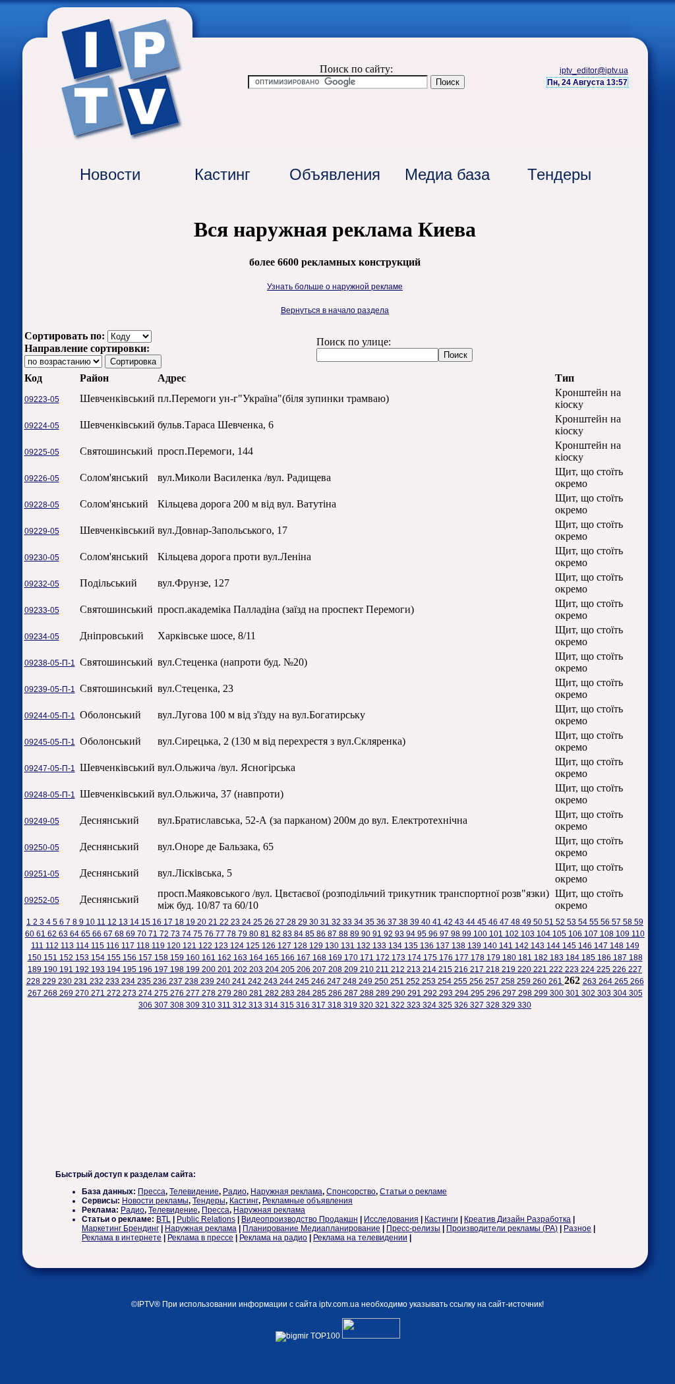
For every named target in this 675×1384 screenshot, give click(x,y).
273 (130, 993)
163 (241, 957)
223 (573, 969)
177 (463, 957)
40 (426, 922)
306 (146, 1005)
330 (524, 1005)
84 (299, 933)
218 (494, 969)
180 (510, 957)
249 (366, 981)
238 (192, 981)
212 (399, 969)
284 (304, 993)
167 (304, 957)
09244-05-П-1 (49, 715)
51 (550, 922)
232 (97, 981)
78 (232, 933)
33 (348, 922)
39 (415, 922)
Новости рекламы (155, 1200)
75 (198, 933)
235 (145, 981)
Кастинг (222, 174)
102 (513, 933)
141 (507, 945)
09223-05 (41, 399)
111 (38, 945)
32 (337, 922)
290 (399, 993)
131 (349, 945)
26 (270, 922)
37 (393, 922)
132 (364, 945)
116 (113, 945)
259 (525, 981)
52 (561, 922)
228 (34, 981)
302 (589, 993)
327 (478, 1005)
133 (380, 945)
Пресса (151, 1191)
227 (635, 969)
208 (336, 969)
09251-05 (41, 874)
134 (396, 945)
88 (344, 933)
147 (602, 945)
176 (447, 957)
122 (206, 945)
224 (589, 969)
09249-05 (41, 821)
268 (51, 993)
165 (273, 957)
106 (576, 933)
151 (51, 957)
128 (301, 945)
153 (83, 957)
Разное (577, 1228)
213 (415, 969)
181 (526, 957)
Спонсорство (351, 1191)
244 (287, 981)
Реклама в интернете (121, 1237)
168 (320, 957)
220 (525, 969)
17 (169, 922)
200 (210, 969)
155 (115, 957)
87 (333, 933)
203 (257, 969)
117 (128, 945)
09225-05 (41, 452)
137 (444, 945)
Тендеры (559, 174)
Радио (235, 1191)
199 (194, 969)
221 (541, 969)
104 (544, 933)
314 (272, 1005)
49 (527, 922)
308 (178, 1005)
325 (446, 1005)
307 (162, 1005)
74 (187, 933)
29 (303, 922)
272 (115, 993)
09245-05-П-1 (49, 742)
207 (320, 969)
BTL (163, 1219)
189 (36, 969)
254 (446, 981)
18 (180, 922)
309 (194, 1005)
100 (481, 933)
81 (266, 933)
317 (320, 1005)
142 (523, 945)
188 (636, 957)
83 (288, 933)
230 (66, 981)
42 (449, 922)
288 (368, 993)
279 (225, 993)
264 (606, 981)
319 (351, 1005)
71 (154, 933)
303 (605, 993)
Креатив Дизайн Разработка (517, 1219)
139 (475, 945)
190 (51, 969)
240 (224, 981)
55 (595, 922)
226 (620, 969)
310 (210, 1005)
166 (289, 957)
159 (178, 957)
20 (202, 922)
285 (320, 993)
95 (422, 933)
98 (456, 933)
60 (30, 933)
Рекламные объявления (307, 1200)
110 (638, 933)
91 (378, 933)
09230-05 (41, 557)
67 (109, 933)
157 (146, 957)
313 (256, 1005)
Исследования (391, 1219)
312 (241, 1005)
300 (558, 993)
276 (178, 993)
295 (478, 993)
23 (236, 922)
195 (130, 969)
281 (257, 993)
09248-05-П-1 (49, 794)
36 (382, 922)
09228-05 (41, 504)
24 (247, 922)
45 (482, 922)
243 (271, 981)
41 (438, 922)
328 (494, 1005)
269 (67, 993)
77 (221, 933)
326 (462, 1005)
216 (462, 969)
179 (494, 957)
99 (467, 933)
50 (538, 922)
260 (540, 981)
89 (355, 933)
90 (366, 933)
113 (68, 945)
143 (538, 945)
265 (622, 981)
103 (529, 933)
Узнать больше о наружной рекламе (335, 286)
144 (554, 945)
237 (177, 981)
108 (608, 933)
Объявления (334, 174)
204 (273, 969)
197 (162, 969)
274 (146, 993)
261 (556, 981)
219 (509, 969)
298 (526, 993)
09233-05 (41, 610)
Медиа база (447, 174)
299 (542, 993)
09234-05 (41, 636)
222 (557, 969)
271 (99, 993)
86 (322, 933)
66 (97, 933)
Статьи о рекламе (413, 1191)
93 (400, 933)
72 (165, 933)
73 (176, 933)
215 (446, 969)
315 (288, 1005)
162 (225, 957)
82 (277, 933)
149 (632, 945)
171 (368, 957)
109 (623, 933)
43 (460, 922)
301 (573, 993)
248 (351, 981)
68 (120, 933)
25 (258, 922)
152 (67, 957)
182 (542, 957)
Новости (110, 174)
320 (367, 1005)
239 (208, 981)
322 (399, 1005)
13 (124, 922)
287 (352, 993)
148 (618, 945)
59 (638, 922)
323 (415, 1005)
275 (162, 993)
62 (53, 933)
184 (573, 957)
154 (99, 957)
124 (238, 945)
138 (459, 945)
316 (304, 1005)
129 (317, 945)
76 (210, 933)
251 (398, 981)
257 (493, 981)
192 (83, 969)
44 (471, 922)
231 (82, 981)
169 (336, 957)
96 (434, 933)
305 (636, 993)
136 (428, 945)
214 (430, 969)
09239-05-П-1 (49, 689)
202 (241, 969)
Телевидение (194, 1191)
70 (142, 933)
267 (36, 993)
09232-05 (41, 584)
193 (99, 969)
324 (430, 1005)
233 (113, 981)
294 (463, 993)
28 (292, 922)
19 (191, 922)
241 (240, 981)
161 (210, 957)
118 (144, 945)
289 (384, 993)
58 (628, 922)
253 (430, 981)
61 (41, 933)
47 (505, 922)
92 (389, 933)
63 (64, 933)
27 (281, 922)
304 (621, 993)
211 (383, 969)
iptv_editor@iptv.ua (594, 70)
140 (491, 945)
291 (415, 993)
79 (243, 933)
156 (130, 957)
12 (113, 922)
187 (621, 957)
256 (477, 981)
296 (494, 993)
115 (98, 945)
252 (414, 981)
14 (135, 922)
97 (445, 933)
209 (352, 969)
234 (129, 981)
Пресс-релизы (413, 1228)
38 (404, 922)
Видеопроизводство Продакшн (299, 1219)
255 (461, 981)
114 (83, 945)
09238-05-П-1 (49, 663)
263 (591, 981)
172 (384, 957)
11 (102, 922)
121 (190, 945)
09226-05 (41, 478)
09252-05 (41, 900)
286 (336, 993)
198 (178, 969)
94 (411, 933)
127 (285, 945)
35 (370, 922)
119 (159, 945)
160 (194, 957)
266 (637, 981)
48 (516, 922)
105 (560, 933)
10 (91, 922)
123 (222, 945)
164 (257, 957)
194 (115, 969)
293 (447, 993)
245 (303, 981)
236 (161, 981)
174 (415, 957)
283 (289, 993)
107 (592, 933)
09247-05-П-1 (49, 768)
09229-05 (41, 531)
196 (146, 969)
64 (75, 933)
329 (509, 1005)
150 (36, 957)
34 (359, 922)
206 (304, 969)
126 (270, 945)
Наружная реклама (286, 1191)
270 (83, 993)
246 (319, 981)
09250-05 (41, 847)
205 (289, 969)
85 (310, 933)
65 (86, 933)
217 (478, 969)
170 (352, 957)
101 (497, 933)
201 (225, 969)
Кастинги (441, 1219)
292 (431, 993)
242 (256, 981)
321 (383, 1005)
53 (572, 922)
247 (335, 981)
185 (589, 957)
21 (214, 922)
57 (617, 922)
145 (570, 945)
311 (225, 1005)
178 (478, 957)
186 (605, 957)
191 (67, 969)
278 (210, 993)
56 (606, 922)
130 (333, 945)
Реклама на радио (273, 1237)
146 (586, 945)
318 (335, 1005)
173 (399, 957)
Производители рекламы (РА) (502, 1228)
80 (254, 933)
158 (162, 957)
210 (368, 969)
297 (510, 993)
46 (494, 922)
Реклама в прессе (200, 1237)
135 (412, 945)
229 (50, 981)
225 (604, 969)
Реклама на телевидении (360, 1237)
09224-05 (41, 425)
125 (254, 945)
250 (382, 981)
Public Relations (206, 1219)
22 (225, 922)
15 (146, 922)
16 (157, 922)
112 (53, 945)
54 (583, 922)
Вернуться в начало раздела (335, 310)
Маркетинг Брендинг (120, 1228)
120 (175, 945)
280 (241, 993)
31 (326, 922)
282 (273, 993)
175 (431, 957)
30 (314, 922)
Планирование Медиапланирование (311, 1228)
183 (558, 957)
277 (194, 993)
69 (131, 933)
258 (509, 981)
